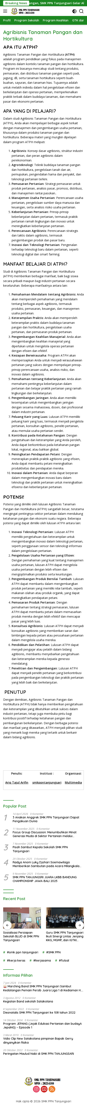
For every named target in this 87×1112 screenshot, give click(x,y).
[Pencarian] (81, 11)
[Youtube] (44, 1089)
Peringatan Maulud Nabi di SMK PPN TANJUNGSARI (38, 1054)
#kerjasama (42, 960)
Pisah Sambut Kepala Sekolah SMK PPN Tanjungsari (40, 849)
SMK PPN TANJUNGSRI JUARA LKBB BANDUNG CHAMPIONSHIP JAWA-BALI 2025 (45, 879)
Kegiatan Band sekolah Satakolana (28, 1001)
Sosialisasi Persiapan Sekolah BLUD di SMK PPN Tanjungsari (21, 936)
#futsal (64, 960)
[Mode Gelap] (74, 11)
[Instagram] (36, 1089)
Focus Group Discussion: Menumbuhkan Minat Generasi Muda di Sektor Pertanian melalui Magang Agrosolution (44, 834)
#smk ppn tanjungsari (22, 952)
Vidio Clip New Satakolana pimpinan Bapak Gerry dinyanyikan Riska (38, 1040)
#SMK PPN (53, 952)
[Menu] (6, 11)
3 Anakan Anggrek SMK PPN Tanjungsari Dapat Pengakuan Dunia (46, 819)
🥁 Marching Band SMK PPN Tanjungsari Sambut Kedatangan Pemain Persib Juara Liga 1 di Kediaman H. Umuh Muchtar (42, 988)
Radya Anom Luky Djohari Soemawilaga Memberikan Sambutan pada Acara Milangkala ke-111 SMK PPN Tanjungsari (46, 864)
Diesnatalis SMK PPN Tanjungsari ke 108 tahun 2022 (39, 1012)
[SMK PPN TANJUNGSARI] (25, 11)
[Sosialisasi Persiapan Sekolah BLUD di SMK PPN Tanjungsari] (22, 918)
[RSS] (52, 1089)
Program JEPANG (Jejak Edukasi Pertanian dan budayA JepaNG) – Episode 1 (42, 1025)
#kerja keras (16, 960)
